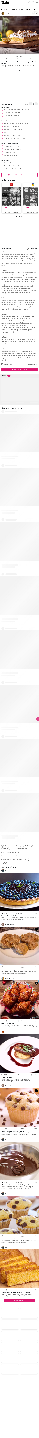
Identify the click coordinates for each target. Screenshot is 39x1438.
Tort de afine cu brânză (8, 916)
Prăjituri (6, 9)
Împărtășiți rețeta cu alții (19, 369)
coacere (28, 845)
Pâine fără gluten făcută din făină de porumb (15, 1292)
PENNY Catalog (6, 208)
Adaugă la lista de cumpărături (21, 175)
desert (5, 845)
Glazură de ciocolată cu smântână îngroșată (15, 1185)
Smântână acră (9, 856)
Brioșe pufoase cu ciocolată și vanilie (12, 1131)
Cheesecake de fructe (11, 852)
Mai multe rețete (19, 1300)
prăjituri (16, 845)
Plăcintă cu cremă (20, 859)
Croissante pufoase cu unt (9, 1023)
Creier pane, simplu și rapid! (10, 970)
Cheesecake (23, 856)
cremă (5, 849)
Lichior (6, 859)
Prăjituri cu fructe (20, 849)
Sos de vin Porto (6, 1077)
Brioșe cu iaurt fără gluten (9, 1239)
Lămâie (5, 863)
